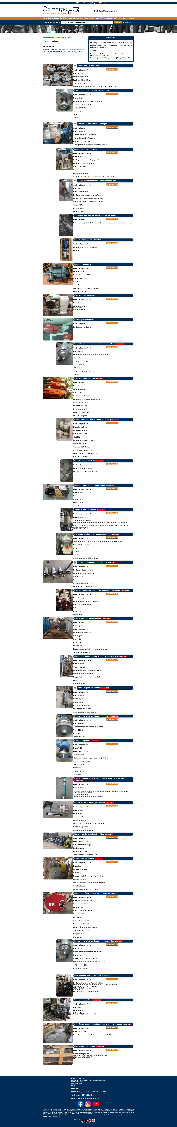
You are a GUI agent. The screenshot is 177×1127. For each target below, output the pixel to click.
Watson (59, 53)
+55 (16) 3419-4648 (87, 1095)
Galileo (71, 49)
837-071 (82, 622)
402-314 (82, 324)
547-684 (82, 70)
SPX (82, 51)
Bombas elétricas (52, 41)
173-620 (82, 720)
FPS (67, 49)
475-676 (82, 594)
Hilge (75, 49)
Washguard (53, 53)
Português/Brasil (83, 3)
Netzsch (50, 51)
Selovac (73, 51)
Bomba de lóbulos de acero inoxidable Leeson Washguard (97, 590)
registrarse (115, 11)
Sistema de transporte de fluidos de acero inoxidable (95, 215)
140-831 (82, 424)
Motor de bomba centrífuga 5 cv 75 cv (89, 834)
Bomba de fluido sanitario (84, 461)
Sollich (78, 51)
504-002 (82, 268)
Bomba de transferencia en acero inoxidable (91, 716)
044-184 (82, 1050)
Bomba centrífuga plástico (84, 1046)
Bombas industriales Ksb (84, 859)
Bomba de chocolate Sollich (85, 295)
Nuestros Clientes (120, 18)
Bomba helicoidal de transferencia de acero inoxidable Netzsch (99, 778)
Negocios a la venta (92, 18)
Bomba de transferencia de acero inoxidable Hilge (94, 941)
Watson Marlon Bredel (67, 53)
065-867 (82, 744)
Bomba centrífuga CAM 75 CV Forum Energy (92, 420)
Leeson (45, 51)
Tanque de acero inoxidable (85, 510)
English (94, 3)
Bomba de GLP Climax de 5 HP (90, 66)
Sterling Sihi (46, 53)
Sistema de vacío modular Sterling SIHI (93, 124)
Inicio (45, 18)
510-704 (82, 692)
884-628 (82, 94)
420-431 (82, 1028)
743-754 (82, 807)
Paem (64, 51)
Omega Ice (56, 51)
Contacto (130, 18)
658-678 (82, 489)
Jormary (79, 49)
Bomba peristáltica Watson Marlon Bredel (90, 893)
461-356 (82, 660)
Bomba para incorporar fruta (85, 149)
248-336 (82, 153)
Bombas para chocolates (84, 320)
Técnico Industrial (106, 18)
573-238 (82, 299)
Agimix (45, 49)
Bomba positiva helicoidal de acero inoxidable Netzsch (96, 656)
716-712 (82, 784)
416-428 (82, 979)
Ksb (83, 49)
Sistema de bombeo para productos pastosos (92, 534)
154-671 (82, 382)
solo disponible (128, 22)
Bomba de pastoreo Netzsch (89, 688)
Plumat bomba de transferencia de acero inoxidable (94, 344)
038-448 (82, 945)
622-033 (82, 219)
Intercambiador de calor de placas (87, 976)
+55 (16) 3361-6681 (83, 1092)
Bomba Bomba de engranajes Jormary (89, 803)
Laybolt (80, 517)
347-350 (82, 514)
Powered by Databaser (102, 1121)
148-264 (82, 897)
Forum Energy (61, 49)
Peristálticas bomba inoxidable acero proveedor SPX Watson (98, 1024)
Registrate (107, 11)
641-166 (82, 465)
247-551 (82, 838)
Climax (55, 49)
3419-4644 (102, 1092)
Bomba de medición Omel (84, 378)
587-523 (82, 348)
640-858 (82, 185)
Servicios (63, 18)
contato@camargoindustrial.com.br (87, 1098)
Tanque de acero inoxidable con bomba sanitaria (97, 181)
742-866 (82, 863)
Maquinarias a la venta (75, 18)
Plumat (69, 51)
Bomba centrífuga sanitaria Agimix (88, 618)
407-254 (82, 128)
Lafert (86, 192)
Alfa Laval (50, 49)
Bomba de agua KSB (82, 264)
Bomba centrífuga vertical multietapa (89, 240)
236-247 (82, 538)
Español (103, 3)
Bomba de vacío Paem (83, 1000)
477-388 (82, 1004)
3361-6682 (94, 1092)
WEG (75, 53)
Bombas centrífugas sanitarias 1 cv (92, 562)
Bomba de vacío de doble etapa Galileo (89, 485)
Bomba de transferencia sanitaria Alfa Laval (91, 91)
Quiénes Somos (53, 18)
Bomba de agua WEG (82, 741)
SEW (85, 904)
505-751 (82, 566)
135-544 (82, 244)
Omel (60, 51)
